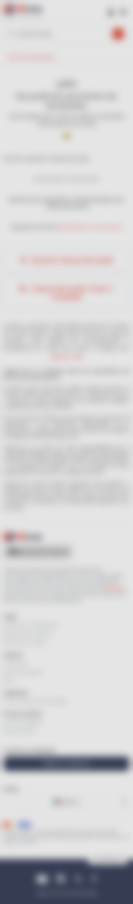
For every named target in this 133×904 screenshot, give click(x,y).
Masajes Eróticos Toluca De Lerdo (90, 227)
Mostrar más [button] (66, 356)
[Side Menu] (123, 11)
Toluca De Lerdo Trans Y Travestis (71, 293)
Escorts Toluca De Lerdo (71, 260)
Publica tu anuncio (66, 763)
